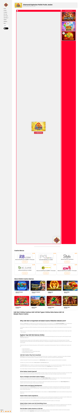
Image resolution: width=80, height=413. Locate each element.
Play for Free (39, 132)
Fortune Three (51, 307)
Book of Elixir (66, 292)
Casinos (5, 19)
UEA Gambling (33, 386)
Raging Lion (50, 292)
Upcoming (5, 17)
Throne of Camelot (36, 292)
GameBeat (33, 292)
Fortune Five (18, 307)
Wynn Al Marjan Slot (64, 381)
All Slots (5, 10)
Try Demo (68, 16)
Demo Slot (49, 366)
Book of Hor (34, 307)
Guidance (5, 21)
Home (5, 8)
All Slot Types (39, 312)
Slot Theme (6, 15)
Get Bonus (25, 261)
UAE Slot (16, 312)
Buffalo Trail (66, 307)
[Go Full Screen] (17, 10)
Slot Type (5, 14)
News (5, 23)
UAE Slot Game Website (60, 323)
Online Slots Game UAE (53, 312)
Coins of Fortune (19, 292)
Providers (5, 12)
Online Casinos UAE (27, 312)
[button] (38, 126)
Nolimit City (17, 292)
